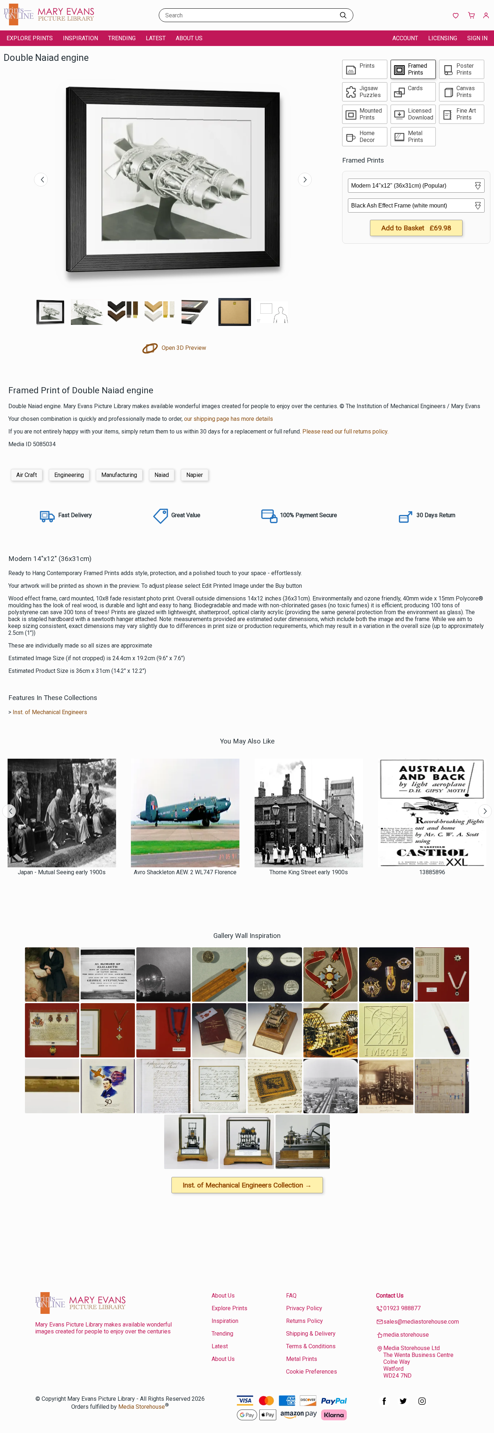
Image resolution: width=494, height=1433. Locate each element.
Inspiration (80, 38)
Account (405, 38)
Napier (194, 475)
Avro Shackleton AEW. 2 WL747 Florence (185, 872)
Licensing (442, 38)
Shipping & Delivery (311, 1333)
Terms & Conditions (311, 1346)
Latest (156, 38)
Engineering (69, 475)
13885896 (432, 872)
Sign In (477, 38)
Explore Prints (30, 38)
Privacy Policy (304, 1308)
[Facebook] (384, 1404)
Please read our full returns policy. (345, 431)
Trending (122, 38)
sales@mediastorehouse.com (421, 1321)
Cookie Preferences (311, 1371)
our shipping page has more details (228, 418)
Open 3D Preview (183, 347)
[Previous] (41, 180)
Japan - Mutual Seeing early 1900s (62, 872)
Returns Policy (304, 1320)
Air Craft (26, 475)
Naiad (161, 475)
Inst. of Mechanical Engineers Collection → (247, 1185)
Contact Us (390, 1295)
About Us (189, 38)
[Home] (49, 23)
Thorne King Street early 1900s (308, 872)
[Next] (305, 180)
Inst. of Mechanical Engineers (50, 712)
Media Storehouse (141, 1406)
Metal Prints (301, 1359)
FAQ (291, 1295)
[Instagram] (422, 1404)
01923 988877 (402, 1308)
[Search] (343, 15)
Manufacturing (119, 475)
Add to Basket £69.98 (416, 228)
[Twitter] (403, 1404)
